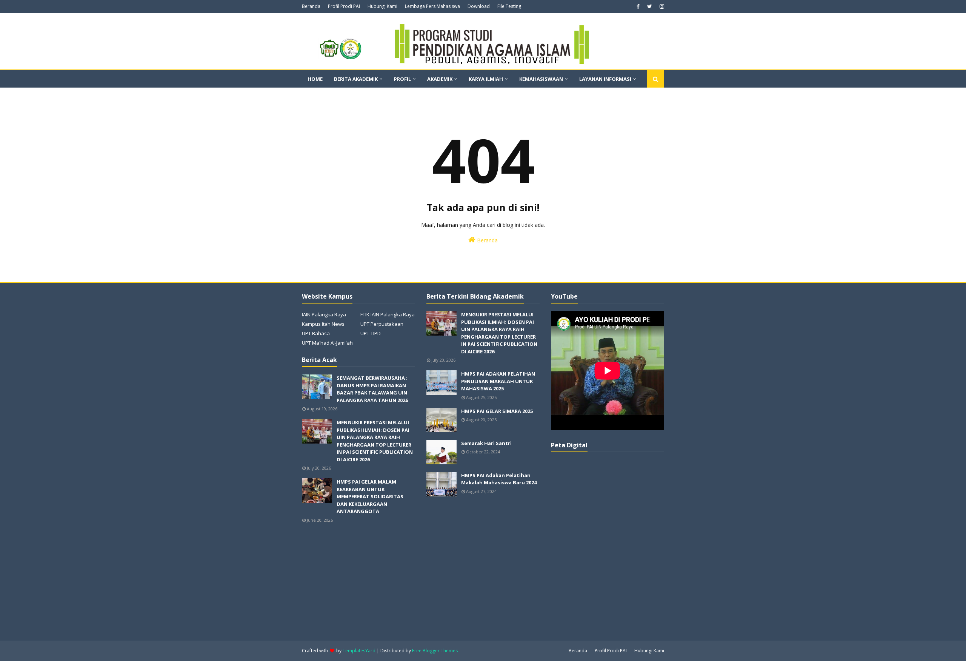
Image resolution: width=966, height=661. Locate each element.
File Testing (509, 6)
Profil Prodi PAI (344, 6)
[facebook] (638, 6)
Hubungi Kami (382, 6)
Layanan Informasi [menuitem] (605, 78)
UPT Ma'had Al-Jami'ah (327, 342)
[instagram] (661, 6)
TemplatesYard (359, 650)
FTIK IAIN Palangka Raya (387, 314)
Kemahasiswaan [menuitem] (541, 78)
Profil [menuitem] (402, 78)
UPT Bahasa (316, 333)
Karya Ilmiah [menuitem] (486, 78)
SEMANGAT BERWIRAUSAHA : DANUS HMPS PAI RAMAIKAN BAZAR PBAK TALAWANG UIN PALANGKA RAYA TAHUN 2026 (372, 389)
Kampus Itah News (323, 323)
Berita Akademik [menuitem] (356, 78)
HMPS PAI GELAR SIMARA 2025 (497, 411)
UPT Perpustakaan (381, 323)
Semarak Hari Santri (486, 443)
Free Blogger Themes (435, 650)
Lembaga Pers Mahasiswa (432, 6)
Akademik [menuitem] (439, 78)
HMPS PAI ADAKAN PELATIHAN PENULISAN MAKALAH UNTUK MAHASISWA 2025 (498, 381)
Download (479, 6)
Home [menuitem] (315, 78)
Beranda (311, 6)
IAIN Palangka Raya (324, 314)
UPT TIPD (370, 333)
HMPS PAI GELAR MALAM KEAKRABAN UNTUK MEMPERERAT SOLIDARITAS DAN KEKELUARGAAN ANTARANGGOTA (370, 496)
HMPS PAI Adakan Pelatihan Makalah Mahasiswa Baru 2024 (499, 479)
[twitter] (649, 6)
